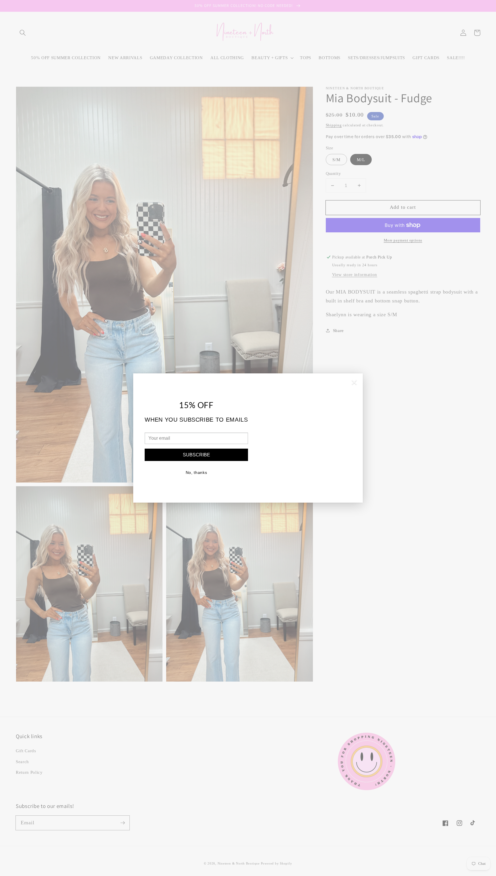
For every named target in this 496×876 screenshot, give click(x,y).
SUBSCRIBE (196, 454)
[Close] (354, 383)
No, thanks (196, 472)
